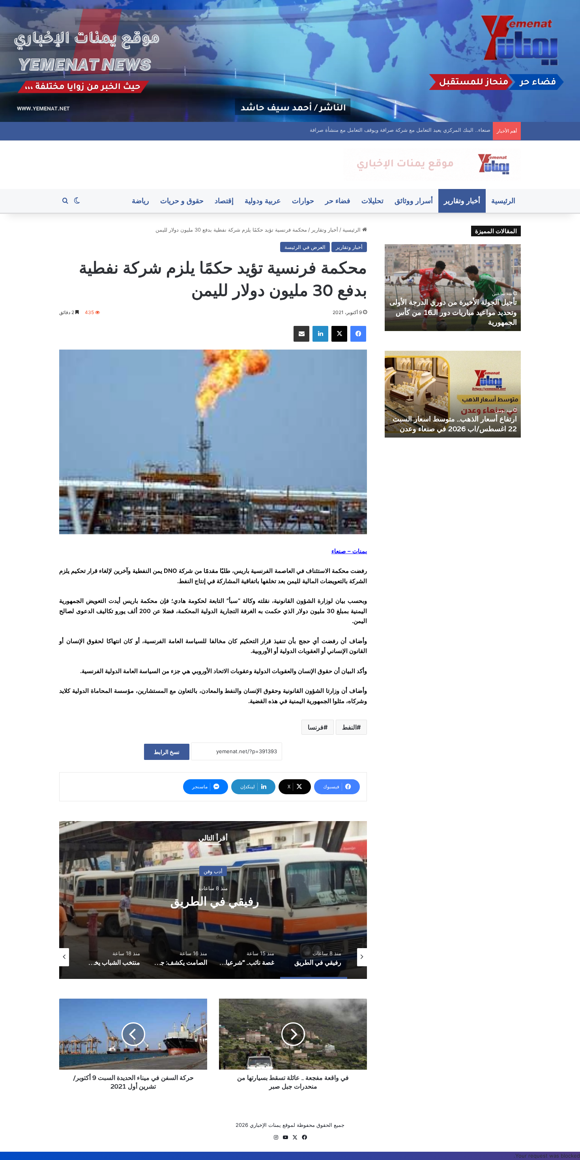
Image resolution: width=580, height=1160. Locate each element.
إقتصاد (224, 200)
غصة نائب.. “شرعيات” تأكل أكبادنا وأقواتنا (213, 901)
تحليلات (372, 200)
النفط (349, 727)
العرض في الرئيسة (305, 247)
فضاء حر (337, 200)
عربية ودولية (263, 200)
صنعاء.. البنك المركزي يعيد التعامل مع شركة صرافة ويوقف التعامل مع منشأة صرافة (398, 130)
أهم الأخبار (213, 871)
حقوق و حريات (182, 200)
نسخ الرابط (167, 751)
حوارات (303, 200)
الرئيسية (503, 200)
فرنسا (316, 727)
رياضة (140, 200)
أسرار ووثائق (414, 200)
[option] (213, 900)
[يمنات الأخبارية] (432, 164)
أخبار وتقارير (462, 200)
